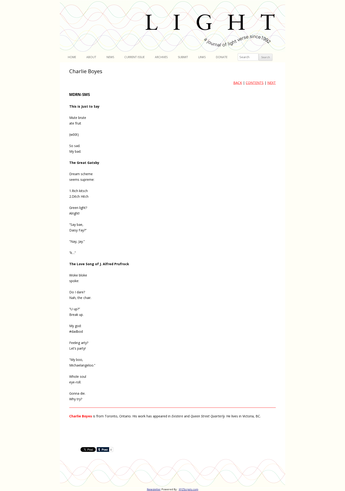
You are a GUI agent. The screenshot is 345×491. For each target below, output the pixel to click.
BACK (237, 82)
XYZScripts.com (188, 489)
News (110, 57)
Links (202, 57)
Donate (221, 57)
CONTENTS (255, 82)
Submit (183, 57)
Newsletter (154, 489)
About (91, 57)
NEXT (271, 82)
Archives (161, 57)
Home (72, 57)
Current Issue (134, 57)
